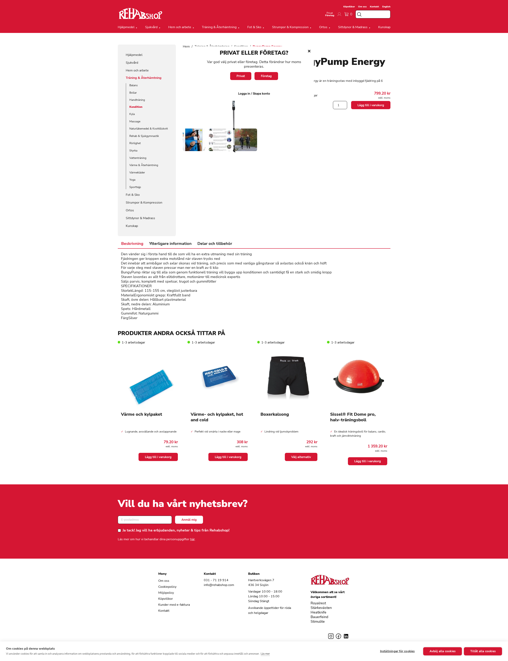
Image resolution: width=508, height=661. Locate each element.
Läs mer (265, 654)
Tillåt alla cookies (483, 651)
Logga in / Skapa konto (254, 94)
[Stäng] (309, 51)
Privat (241, 76)
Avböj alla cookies (443, 651)
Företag (266, 76)
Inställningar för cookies (397, 651)
